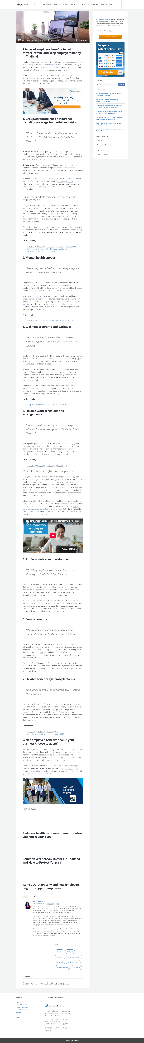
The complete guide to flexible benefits (42, 731)
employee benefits (46, 64)
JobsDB (26, 186)
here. (111, 31)
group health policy (70, 768)
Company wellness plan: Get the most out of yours (47, 405)
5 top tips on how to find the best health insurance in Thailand (51, 246)
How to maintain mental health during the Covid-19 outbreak (51, 320)
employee (60, 957)
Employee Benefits (77, 4)
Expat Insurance (22, 1005)
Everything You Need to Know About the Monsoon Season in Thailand (109, 118)
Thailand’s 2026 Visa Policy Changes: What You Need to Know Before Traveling (109, 106)
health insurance (62, 967)
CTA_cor (70, 951)
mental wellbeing (37, 296)
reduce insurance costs (32, 358)
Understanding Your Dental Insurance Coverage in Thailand (108, 94)
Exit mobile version (72, 1040)
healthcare (76, 967)
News (65, 4)
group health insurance (66, 181)
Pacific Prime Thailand (36, 75)
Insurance (47, 4)
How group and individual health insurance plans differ (48, 249)
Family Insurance (22, 1010)
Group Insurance (22, 1007)
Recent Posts (33, 897)
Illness (18, 1015)
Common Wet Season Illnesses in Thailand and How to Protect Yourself (109, 112)
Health (57, 4)
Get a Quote (93, 4)
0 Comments (82, 40)
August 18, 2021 (54, 40)
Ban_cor (59, 951)
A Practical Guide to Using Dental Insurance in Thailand (107, 100)
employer (60, 962)
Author (25, 897)
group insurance (73, 962)
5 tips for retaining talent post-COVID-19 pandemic (47, 465)
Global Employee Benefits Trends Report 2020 (45, 734)
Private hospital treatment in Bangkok (41, 251)
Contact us (41, 771)
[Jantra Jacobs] (28, 905)
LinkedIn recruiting (39, 186)
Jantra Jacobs (39, 901)
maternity (43, 652)
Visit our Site (106, 4)
